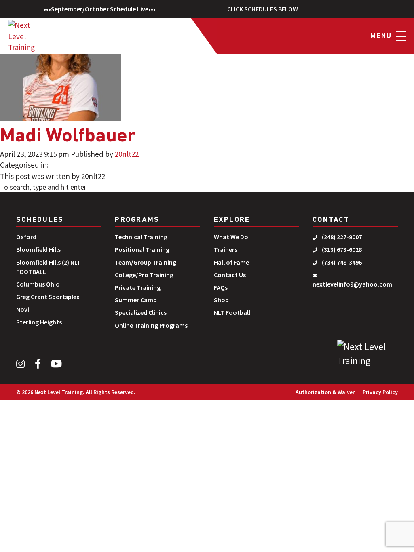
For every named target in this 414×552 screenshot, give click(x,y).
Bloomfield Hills (38, 249)
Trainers (225, 249)
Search (108, 188)
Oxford (26, 237)
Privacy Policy (380, 392)
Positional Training (142, 249)
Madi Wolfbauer (68, 136)
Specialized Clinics (141, 312)
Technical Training (141, 237)
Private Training (138, 287)
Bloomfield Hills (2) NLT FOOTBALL (48, 267)
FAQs (221, 287)
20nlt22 (127, 154)
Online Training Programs (151, 325)
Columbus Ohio (38, 284)
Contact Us (230, 275)
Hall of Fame (231, 262)
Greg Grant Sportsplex (48, 297)
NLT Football (232, 312)
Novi (22, 309)
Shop (221, 300)
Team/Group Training (145, 262)
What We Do (231, 237)
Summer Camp (136, 300)
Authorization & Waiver (325, 392)
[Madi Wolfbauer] (60, 60)
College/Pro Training (144, 275)
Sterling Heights (39, 322)
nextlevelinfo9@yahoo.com (352, 284)
